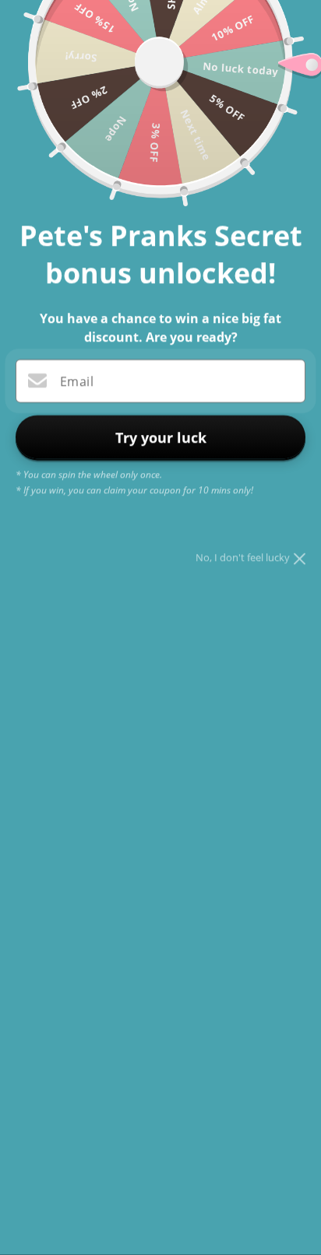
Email (76, 382)
